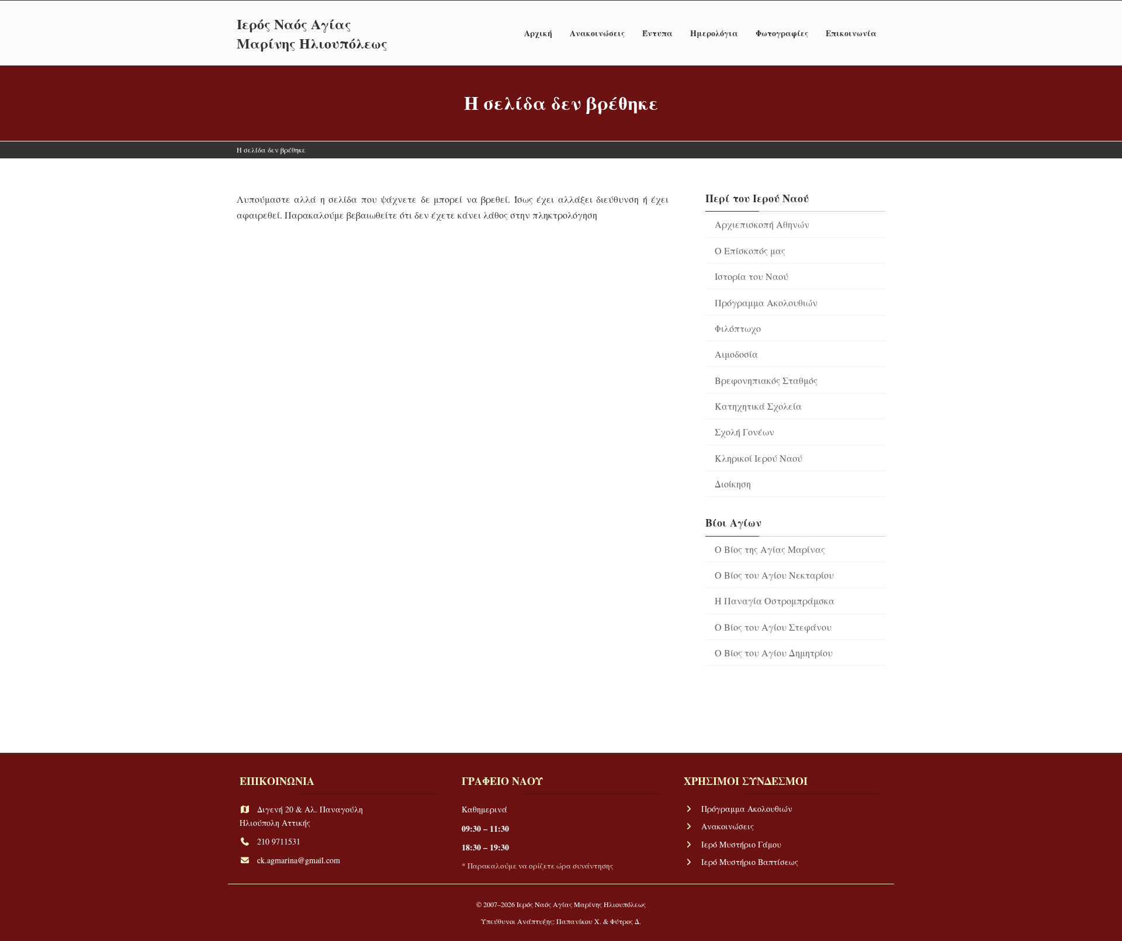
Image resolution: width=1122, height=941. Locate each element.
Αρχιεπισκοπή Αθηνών (762, 224)
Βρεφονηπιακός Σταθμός (766, 379)
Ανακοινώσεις (727, 826)
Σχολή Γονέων (744, 431)
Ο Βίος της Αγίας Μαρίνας (770, 549)
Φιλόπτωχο (738, 328)
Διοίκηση (733, 484)
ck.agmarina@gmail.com (298, 860)
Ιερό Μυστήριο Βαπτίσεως (749, 861)
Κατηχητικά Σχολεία (758, 406)
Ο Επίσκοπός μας (750, 250)
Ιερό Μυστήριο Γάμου (741, 844)
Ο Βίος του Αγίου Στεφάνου (773, 627)
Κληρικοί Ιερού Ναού (758, 458)
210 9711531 (278, 841)
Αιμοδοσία (736, 354)
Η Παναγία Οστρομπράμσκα (774, 600)
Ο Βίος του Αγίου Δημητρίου (774, 652)
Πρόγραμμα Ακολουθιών (766, 302)
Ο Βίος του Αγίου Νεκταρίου (774, 575)
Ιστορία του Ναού (751, 276)
